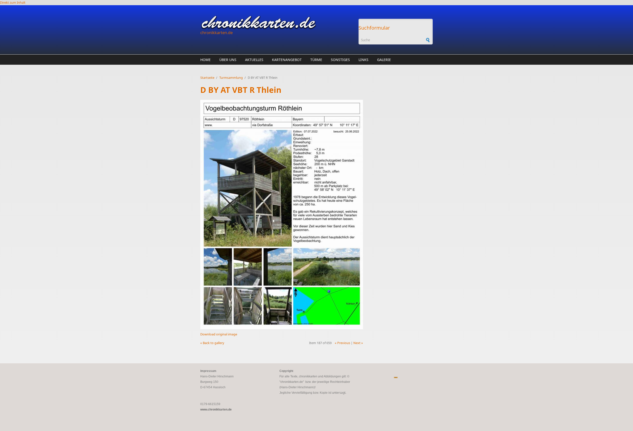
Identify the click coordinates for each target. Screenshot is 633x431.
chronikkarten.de (216, 32)
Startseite (207, 77)
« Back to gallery (212, 343)
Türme (316, 59)
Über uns (227, 59)
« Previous (342, 343)
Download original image (218, 334)
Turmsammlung (231, 77)
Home (205, 59)
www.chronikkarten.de (216, 409)
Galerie (384, 59)
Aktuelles (254, 59)
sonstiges (340, 59)
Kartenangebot (287, 59)
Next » (358, 343)
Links (363, 59)
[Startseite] (277, 22)
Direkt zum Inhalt (12, 2)
